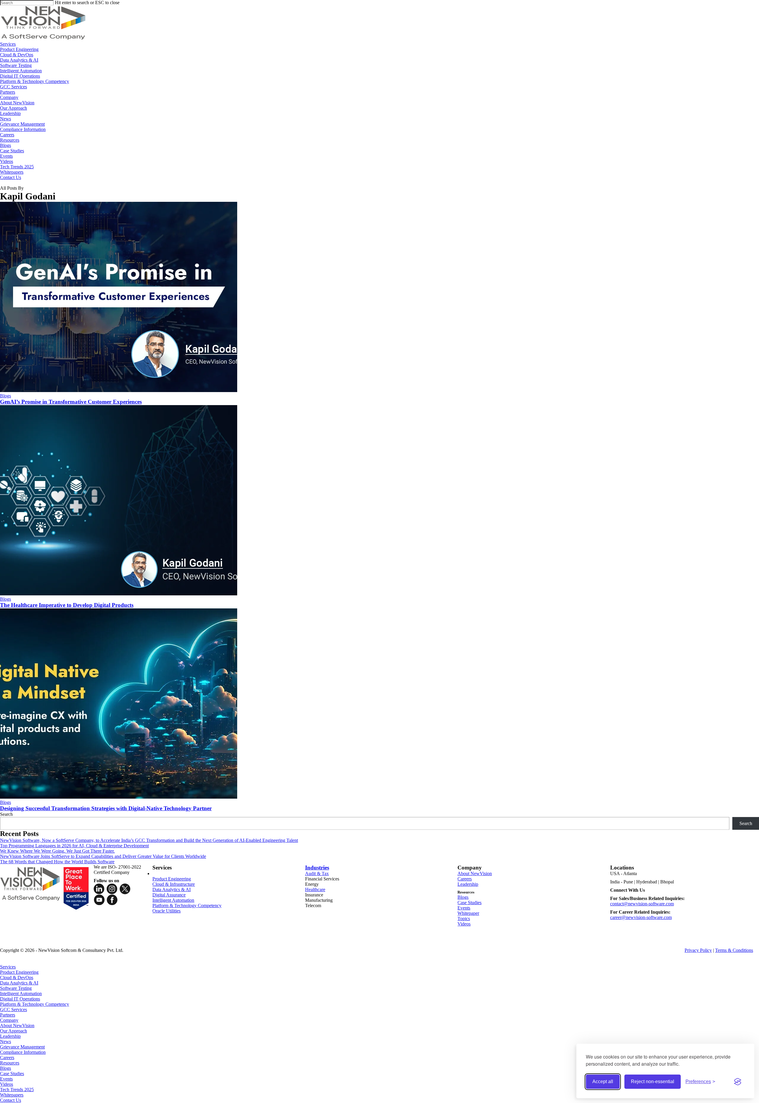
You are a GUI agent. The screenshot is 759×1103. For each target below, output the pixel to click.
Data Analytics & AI (171, 889)
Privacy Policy (698, 950)
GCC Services (13, 1009)
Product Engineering (171, 878)
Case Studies (469, 902)
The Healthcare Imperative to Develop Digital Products (66, 605)
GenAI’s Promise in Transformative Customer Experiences (71, 402)
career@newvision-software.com (641, 917)
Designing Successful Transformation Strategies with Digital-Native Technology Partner (106, 808)
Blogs (5, 395)
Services (8, 966)
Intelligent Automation (173, 900)
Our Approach (13, 1030)
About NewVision (474, 873)
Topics (463, 918)
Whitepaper (468, 913)
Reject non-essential (652, 1081)
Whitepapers (11, 1094)
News (5, 1041)
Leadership (467, 884)
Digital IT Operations (20, 998)
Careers (464, 878)
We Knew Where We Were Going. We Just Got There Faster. (57, 850)
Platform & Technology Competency (186, 905)
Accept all (602, 1081)
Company (9, 1020)
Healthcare (315, 889)
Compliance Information (23, 1052)
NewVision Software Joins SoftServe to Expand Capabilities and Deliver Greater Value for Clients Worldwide (103, 856)
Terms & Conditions (734, 950)
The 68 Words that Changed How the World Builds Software (57, 861)
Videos (464, 923)
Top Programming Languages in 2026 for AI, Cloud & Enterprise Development (74, 845)
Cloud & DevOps (16, 977)
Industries (317, 867)
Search (6, 814)
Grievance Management (22, 1046)
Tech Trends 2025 (17, 1089)
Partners (7, 1014)
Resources (9, 1062)
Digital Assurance (169, 894)
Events (463, 907)
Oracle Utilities (166, 910)
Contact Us (10, 1100)
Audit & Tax (317, 873)
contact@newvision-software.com (642, 903)
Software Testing (16, 988)
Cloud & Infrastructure (173, 884)
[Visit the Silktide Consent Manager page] (738, 1082)
